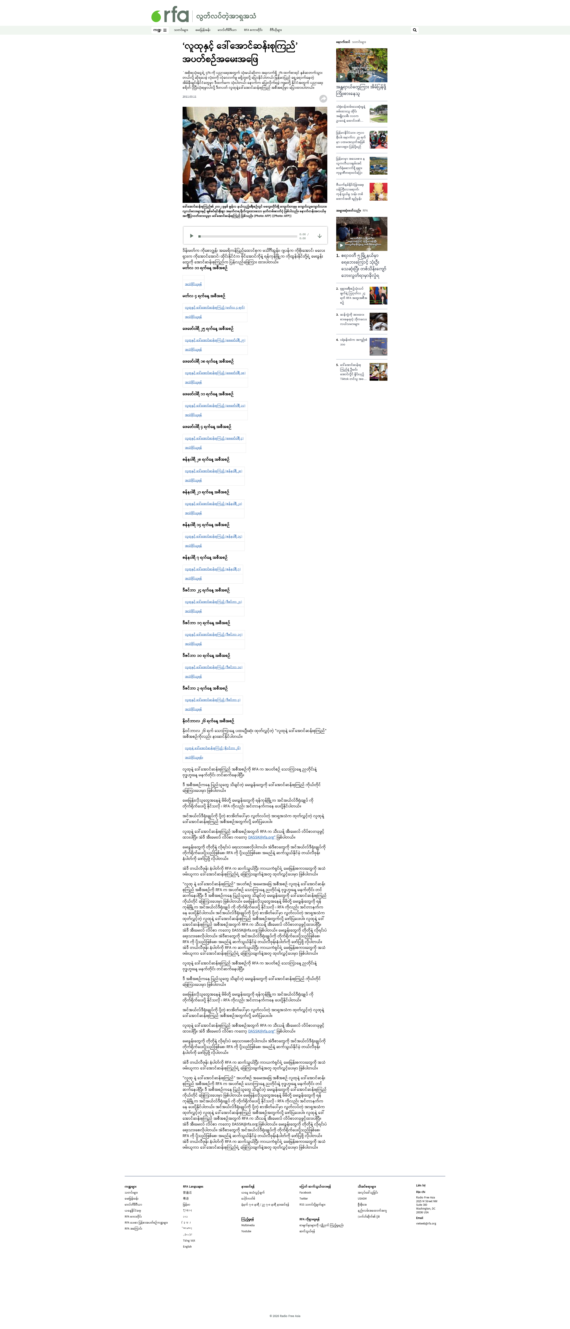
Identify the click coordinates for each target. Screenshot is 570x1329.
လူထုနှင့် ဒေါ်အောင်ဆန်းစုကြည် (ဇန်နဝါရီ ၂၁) (213, 504)
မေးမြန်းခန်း (202, 30)
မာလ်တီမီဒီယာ (227, 30)
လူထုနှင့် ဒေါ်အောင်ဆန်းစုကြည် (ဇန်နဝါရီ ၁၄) (213, 536)
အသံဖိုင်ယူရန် (193, 284)
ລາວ (185, 1216)
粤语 (186, 1198)
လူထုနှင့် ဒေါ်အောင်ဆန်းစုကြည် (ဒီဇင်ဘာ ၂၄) (213, 602)
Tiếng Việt (189, 1240)
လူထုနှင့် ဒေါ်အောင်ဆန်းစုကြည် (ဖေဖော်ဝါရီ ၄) (214, 438)
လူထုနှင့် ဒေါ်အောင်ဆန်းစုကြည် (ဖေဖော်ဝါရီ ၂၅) (215, 340)
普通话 (187, 1192)
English (187, 1246)
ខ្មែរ (187, 1222)
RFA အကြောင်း (133, 1228)
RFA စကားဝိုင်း (253, 30)
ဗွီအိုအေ (362, 1204)
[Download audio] (319, 235)
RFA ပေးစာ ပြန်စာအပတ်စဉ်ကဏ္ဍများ (146, 1222)
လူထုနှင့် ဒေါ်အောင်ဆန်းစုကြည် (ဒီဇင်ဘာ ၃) (212, 700)
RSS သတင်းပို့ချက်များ (312, 1204)
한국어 (187, 1210)
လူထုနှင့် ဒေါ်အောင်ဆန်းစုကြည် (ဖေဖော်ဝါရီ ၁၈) (215, 373)
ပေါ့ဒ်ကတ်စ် (248, 1198)
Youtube (246, 1231)
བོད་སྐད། (187, 1228)
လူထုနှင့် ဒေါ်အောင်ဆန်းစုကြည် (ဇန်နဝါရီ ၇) (213, 569)
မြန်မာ (186, 1204)
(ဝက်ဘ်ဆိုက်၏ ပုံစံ (369, 1216)
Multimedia (248, 1225)
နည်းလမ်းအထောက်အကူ (372, 1210)
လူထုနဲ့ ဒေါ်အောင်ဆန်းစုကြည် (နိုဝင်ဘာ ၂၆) (213, 748)
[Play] (193, 236)
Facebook (305, 1192)
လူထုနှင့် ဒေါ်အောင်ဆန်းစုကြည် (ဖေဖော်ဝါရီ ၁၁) (215, 406)
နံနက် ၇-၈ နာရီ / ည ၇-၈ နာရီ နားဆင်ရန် (265, 1204)
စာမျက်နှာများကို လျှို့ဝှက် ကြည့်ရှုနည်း (321, 1225)
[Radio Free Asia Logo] (203, 14)
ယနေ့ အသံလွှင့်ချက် (253, 1192)
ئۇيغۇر (187, 1234)
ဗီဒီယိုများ (276, 30)
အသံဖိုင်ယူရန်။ (194, 757)
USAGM (362, 1198)
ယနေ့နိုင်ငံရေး (133, 1210)
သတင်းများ (181, 30)
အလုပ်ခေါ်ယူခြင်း (368, 1192)
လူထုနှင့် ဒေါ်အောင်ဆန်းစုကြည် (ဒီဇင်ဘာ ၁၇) (213, 634)
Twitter (303, 1198)
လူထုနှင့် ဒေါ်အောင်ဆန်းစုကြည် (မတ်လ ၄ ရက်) (215, 308)
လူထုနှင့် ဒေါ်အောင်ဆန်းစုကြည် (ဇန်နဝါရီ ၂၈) (213, 471)
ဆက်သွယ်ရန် (307, 1231)
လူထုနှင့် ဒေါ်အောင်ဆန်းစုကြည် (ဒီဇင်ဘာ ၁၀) (213, 667)
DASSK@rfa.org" (262, 837)
